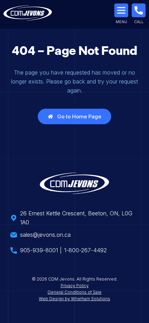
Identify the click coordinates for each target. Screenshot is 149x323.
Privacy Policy (75, 285)
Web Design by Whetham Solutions (74, 298)
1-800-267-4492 (85, 250)
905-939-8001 (39, 250)
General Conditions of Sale (74, 292)
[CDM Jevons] (27, 14)
